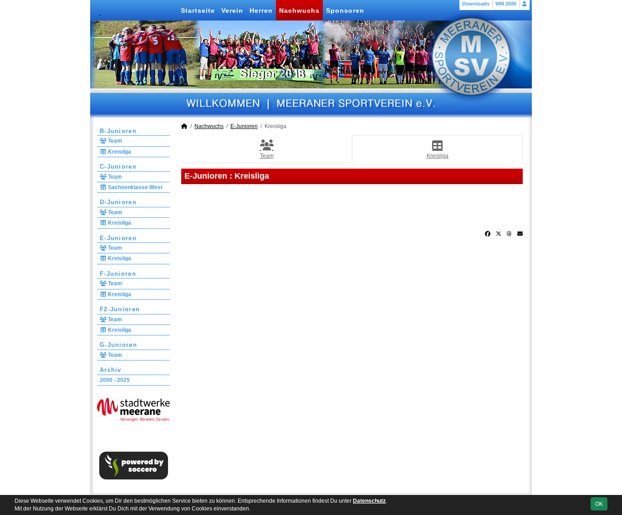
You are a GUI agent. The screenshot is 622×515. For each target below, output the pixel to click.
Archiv (111, 369)
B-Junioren (118, 131)
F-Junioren (118, 273)
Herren (261, 10)
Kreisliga (119, 152)
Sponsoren (345, 10)
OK (599, 504)
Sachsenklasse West (135, 187)
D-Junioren (118, 202)
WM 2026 (505, 3)
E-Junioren (118, 238)
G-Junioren (118, 344)
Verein (232, 10)
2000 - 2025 (115, 380)
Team (114, 141)
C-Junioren (118, 166)
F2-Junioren (120, 309)
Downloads (475, 3)
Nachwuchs (299, 10)
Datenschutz (369, 501)
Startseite (198, 10)
